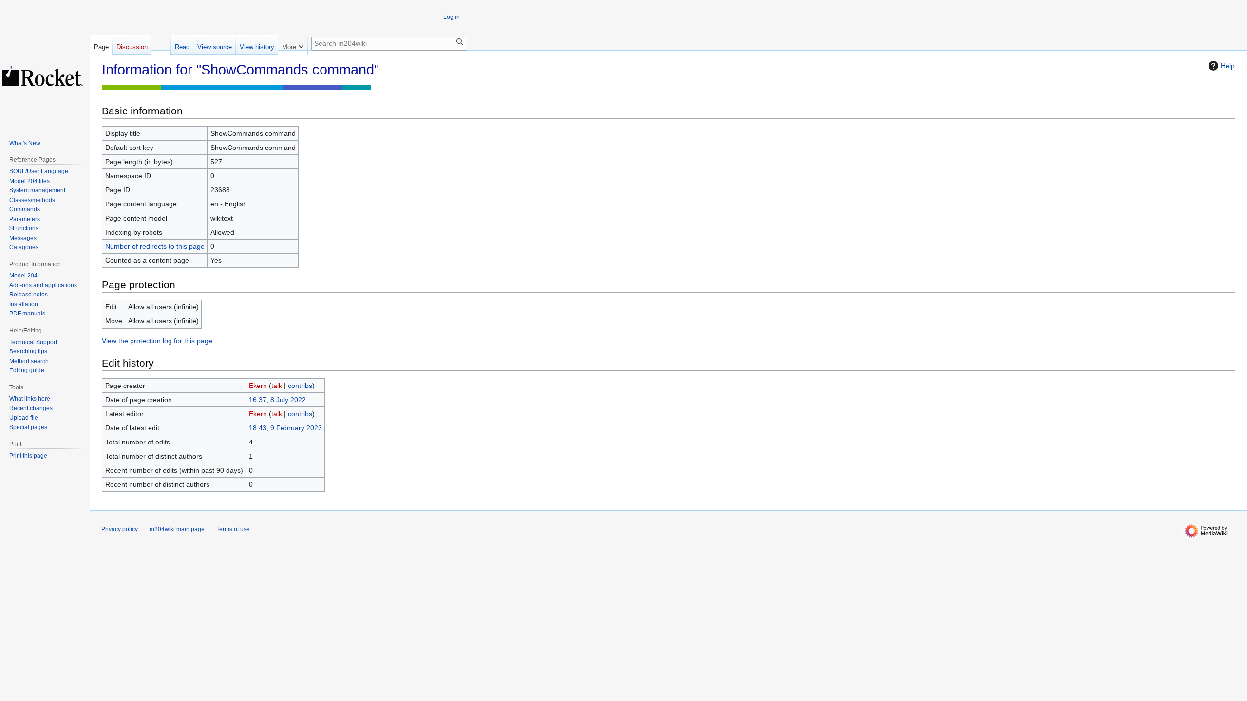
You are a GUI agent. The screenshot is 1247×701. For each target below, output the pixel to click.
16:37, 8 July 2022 (277, 400)
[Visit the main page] (43, 75)
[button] (292, 45)
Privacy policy (119, 529)
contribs (300, 385)
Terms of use (233, 529)
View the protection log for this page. (158, 341)
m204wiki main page (177, 529)
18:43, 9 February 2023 (285, 428)
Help (1228, 66)
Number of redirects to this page (155, 246)
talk (276, 385)
